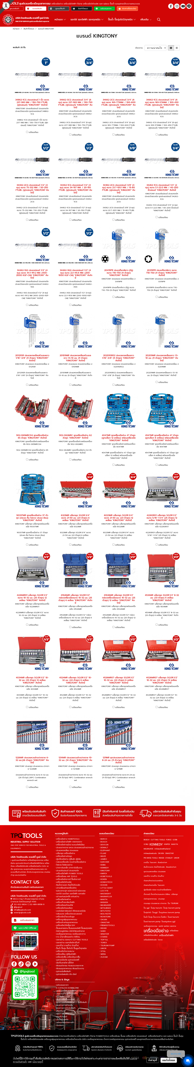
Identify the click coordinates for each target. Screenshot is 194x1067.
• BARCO (103, 839)
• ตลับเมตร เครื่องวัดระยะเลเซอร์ (68, 913)
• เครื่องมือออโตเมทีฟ (64, 905)
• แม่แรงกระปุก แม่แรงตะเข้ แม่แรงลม (70, 890)
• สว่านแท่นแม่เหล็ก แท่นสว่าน (67, 896)
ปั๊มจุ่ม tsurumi (156, 908)
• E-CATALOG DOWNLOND (67, 988)
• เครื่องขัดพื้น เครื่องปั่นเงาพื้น (67, 957)
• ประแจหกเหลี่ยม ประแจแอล (66, 850)
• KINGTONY (104, 870)
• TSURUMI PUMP (107, 945)
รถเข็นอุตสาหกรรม (150, 926)
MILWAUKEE (148, 849)
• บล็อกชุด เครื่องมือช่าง (65, 853)
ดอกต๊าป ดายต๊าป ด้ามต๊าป (154, 876)
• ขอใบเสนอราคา (62, 985)
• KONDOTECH (105, 882)
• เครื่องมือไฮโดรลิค (63, 882)
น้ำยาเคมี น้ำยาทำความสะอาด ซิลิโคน (157, 894)
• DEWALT (103, 847)
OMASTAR (169, 853)
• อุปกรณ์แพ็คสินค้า (63, 971)
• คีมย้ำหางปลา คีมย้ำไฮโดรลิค (67, 885)
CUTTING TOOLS (158, 839)
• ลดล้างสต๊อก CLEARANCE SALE (69, 990)
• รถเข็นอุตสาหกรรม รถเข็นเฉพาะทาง (70, 934)
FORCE (168, 839)
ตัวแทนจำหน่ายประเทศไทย (153, 880)
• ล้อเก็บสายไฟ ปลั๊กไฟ (64, 962)
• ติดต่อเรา (59, 1025)
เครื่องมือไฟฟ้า (166, 935)
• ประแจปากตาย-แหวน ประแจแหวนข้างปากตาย (74, 847)
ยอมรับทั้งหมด (168, 1060)
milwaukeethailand (162, 849)
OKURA (161, 853)
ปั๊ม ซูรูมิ (147, 908)
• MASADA (103, 902)
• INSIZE (102, 856)
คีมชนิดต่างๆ (162, 862)
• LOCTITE (103, 890)
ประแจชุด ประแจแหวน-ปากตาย (155, 903)
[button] (159, 19)
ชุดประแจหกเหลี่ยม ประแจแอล (155, 871)
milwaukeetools (150, 853)
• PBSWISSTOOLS (107, 925)
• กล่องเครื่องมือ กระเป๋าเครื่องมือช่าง (70, 862)
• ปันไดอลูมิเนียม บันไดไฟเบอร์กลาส (70, 931)
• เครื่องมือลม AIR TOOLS (66, 876)
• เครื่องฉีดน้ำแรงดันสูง (65, 916)
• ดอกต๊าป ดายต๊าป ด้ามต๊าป (67, 945)
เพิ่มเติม (144, 19)
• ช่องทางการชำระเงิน (64, 1005)
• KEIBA (102, 864)
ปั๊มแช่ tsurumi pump (152, 921)
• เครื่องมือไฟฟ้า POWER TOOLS (69, 873)
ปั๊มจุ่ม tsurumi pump (171, 908)
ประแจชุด (161, 899)
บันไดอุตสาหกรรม (150, 899)
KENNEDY (156, 844)
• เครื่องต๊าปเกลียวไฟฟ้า (65, 902)
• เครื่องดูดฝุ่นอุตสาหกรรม (66, 919)
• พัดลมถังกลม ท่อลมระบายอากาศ (69, 965)
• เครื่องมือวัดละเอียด (64, 908)
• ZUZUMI (103, 957)
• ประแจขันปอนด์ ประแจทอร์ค (67, 870)
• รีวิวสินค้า (59, 996)
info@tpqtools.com (22, 909)
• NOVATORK (105, 916)
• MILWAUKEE (105, 905)
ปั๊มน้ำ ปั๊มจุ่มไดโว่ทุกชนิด (121, 19)
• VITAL (102, 951)
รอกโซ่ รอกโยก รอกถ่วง (167, 926)
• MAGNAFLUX (105, 896)
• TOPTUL (103, 939)
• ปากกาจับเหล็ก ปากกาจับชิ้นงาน (68, 867)
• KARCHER (104, 862)
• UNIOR (102, 948)
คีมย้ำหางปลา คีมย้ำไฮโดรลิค (154, 867)
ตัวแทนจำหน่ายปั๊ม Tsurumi (154, 885)
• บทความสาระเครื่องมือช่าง (66, 993)
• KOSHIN (103, 885)
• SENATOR (104, 934)
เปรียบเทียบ (33, 132)
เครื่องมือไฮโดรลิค (150, 939)
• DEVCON (103, 844)
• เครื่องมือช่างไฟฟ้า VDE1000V (68, 841)
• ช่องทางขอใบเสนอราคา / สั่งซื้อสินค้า (71, 1002)
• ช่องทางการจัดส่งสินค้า (65, 1008)
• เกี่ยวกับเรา (60, 1011)
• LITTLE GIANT (106, 888)
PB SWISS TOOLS (150, 858)
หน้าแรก (59, 19)
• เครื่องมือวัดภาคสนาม (64, 951)
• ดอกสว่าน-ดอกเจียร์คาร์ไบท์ (67, 942)
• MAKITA (103, 899)
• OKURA (103, 919)
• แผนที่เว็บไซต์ (61, 1016)
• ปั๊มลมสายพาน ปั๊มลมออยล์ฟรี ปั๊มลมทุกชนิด (73, 928)
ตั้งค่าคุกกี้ (152, 1060)
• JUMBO (103, 859)
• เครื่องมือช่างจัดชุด (63, 856)
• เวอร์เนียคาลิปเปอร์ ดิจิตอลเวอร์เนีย (70, 911)
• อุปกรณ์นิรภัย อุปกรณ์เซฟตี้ (67, 959)
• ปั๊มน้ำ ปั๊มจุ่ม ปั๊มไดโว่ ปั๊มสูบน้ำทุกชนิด (71, 948)
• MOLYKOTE (105, 913)
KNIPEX (167, 844)
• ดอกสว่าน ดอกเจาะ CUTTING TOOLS (71, 939)
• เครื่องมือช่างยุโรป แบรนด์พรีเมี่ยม (70, 844)
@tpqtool (18, 907)
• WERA (102, 954)
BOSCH (146, 839)
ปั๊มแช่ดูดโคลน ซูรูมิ (168, 921)
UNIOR (176, 858)
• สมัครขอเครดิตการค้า (64, 1022)
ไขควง (160, 939)
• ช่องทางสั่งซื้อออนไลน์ (65, 999)
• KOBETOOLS (105, 876)
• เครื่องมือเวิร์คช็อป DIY (65, 925)
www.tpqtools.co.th (22, 912)
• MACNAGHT (105, 893)
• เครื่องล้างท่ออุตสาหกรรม (66, 922)
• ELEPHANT (104, 850)
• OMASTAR (104, 922)
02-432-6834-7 (21, 904)
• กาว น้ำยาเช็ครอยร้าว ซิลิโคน (67, 936)
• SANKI (102, 931)
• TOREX (103, 942)
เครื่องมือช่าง (156, 930)
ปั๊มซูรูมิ (155, 912)
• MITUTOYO (104, 911)
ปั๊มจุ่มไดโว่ (147, 912)
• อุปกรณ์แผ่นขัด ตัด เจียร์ (66, 974)
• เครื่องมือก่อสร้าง (63, 899)
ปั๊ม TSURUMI (173, 903)
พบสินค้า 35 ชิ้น (19, 47)
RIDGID (161, 858)
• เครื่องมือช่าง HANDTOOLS (67, 839)
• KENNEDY (104, 867)
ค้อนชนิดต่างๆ (171, 867)
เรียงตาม (140, 48)
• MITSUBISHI (105, 908)
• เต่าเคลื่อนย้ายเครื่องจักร (66, 888)
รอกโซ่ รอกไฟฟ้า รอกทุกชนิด (85, 19)
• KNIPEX (103, 873)
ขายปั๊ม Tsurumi (150, 862)
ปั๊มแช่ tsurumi (173, 917)
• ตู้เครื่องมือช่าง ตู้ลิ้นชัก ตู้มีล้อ (68, 859)
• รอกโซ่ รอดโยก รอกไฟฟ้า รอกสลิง (70, 893)
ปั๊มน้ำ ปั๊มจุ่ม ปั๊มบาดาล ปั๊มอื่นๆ (155, 917)
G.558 (175, 839)
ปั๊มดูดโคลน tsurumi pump (169, 912)
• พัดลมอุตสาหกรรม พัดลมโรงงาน (69, 968)
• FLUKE (102, 853)
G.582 (146, 844)
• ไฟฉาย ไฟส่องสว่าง (63, 864)
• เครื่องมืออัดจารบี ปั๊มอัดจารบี (68, 879)
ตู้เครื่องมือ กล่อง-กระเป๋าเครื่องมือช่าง (157, 889)
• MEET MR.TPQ (62, 1013)
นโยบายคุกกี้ (37, 1061)
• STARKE (103, 936)
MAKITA (174, 844)
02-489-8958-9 (37, 904)
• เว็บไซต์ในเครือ (61, 1019)
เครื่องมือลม (174, 930)
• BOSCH (103, 841)
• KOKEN (103, 879)
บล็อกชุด (174, 894)
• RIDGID (103, 928)
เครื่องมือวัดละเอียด (151, 935)
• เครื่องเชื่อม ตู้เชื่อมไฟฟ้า (65, 954)
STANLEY (169, 858)
